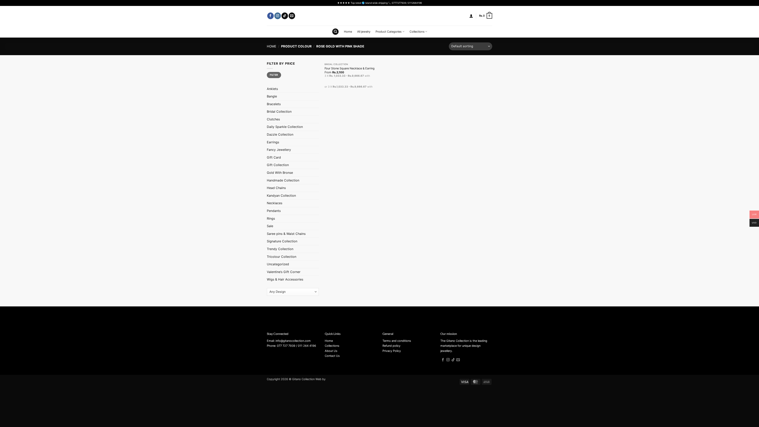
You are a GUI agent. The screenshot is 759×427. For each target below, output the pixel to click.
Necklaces (274, 203)
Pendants (274, 211)
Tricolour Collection (281, 257)
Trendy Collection (280, 249)
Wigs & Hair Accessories (285, 279)
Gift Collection (278, 165)
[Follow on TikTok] (284, 15)
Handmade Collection (283, 180)
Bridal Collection (279, 111)
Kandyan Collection (281, 195)
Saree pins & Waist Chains (286, 234)
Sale (270, 226)
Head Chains (276, 188)
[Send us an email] (292, 15)
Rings (271, 218)
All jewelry (363, 31)
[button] (471, 15)
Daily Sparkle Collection (285, 127)
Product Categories (389, 31)
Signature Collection (282, 241)
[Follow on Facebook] (270, 15)
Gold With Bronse (280, 173)
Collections (417, 31)
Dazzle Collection (280, 134)
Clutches (273, 119)
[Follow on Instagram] (277, 15)
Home (348, 31)
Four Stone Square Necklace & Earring (350, 68)
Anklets (272, 89)
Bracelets (274, 104)
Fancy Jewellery (279, 150)
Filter (274, 74)
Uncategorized (278, 264)
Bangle (272, 96)
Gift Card (274, 157)
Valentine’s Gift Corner (283, 272)
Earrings (273, 142)
